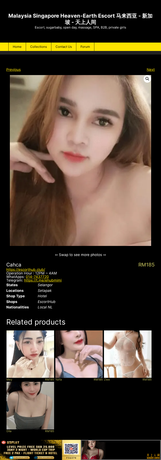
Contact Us (64, 47)
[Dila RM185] (30, 405)
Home (17, 47)
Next (151, 70)
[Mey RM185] (30, 354)
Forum (85, 47)
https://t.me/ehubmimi (43, 280)
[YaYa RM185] (79, 354)
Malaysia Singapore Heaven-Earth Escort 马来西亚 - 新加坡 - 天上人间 (80, 19)
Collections (38, 47)
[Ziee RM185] (128, 354)
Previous (13, 70)
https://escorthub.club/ (25, 270)
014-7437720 (37, 277)
